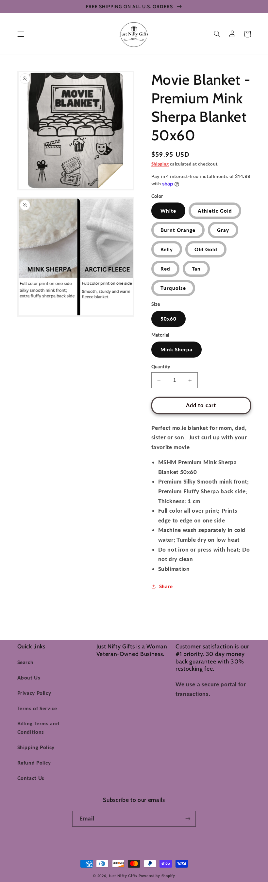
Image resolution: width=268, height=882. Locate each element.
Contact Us (30, 778)
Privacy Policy (34, 693)
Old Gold (205, 249)
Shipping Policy (36, 747)
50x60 (168, 319)
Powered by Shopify (157, 876)
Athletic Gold (215, 211)
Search (25, 662)
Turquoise (173, 288)
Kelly (166, 249)
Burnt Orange (178, 230)
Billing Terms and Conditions (38, 727)
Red (165, 269)
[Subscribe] (187, 819)
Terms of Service (37, 708)
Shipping (160, 164)
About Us (29, 677)
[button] (20, 34)
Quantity (160, 366)
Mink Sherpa (176, 349)
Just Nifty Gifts (123, 876)
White (168, 211)
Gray (223, 230)
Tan (196, 269)
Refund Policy (34, 763)
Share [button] (166, 586)
